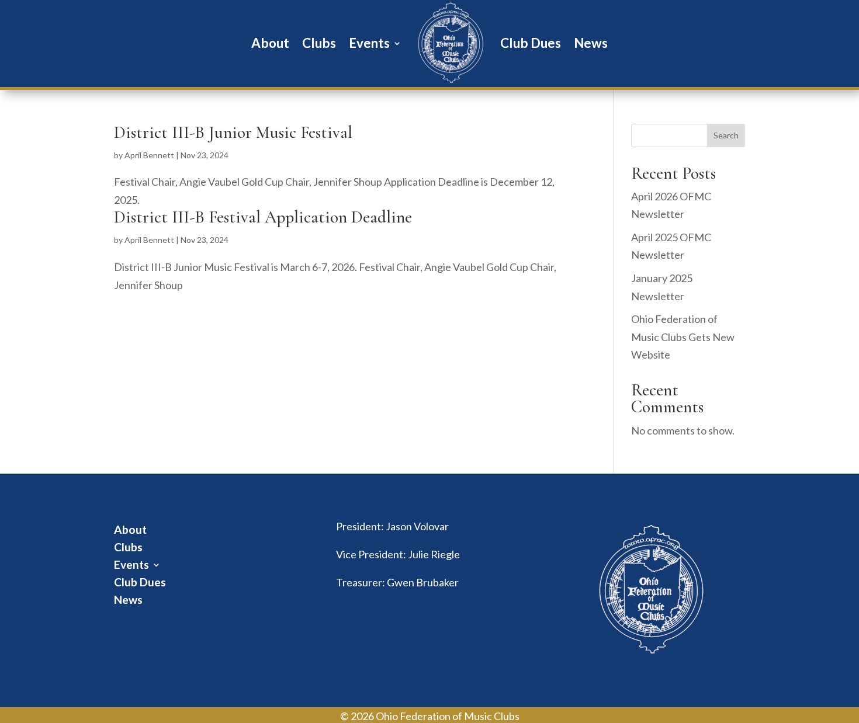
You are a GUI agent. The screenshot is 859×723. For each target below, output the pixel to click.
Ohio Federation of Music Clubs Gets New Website (683, 336)
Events (369, 43)
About (270, 43)
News (591, 43)
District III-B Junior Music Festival (233, 132)
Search (726, 135)
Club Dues (530, 43)
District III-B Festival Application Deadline (263, 217)
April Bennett (149, 155)
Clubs (319, 43)
